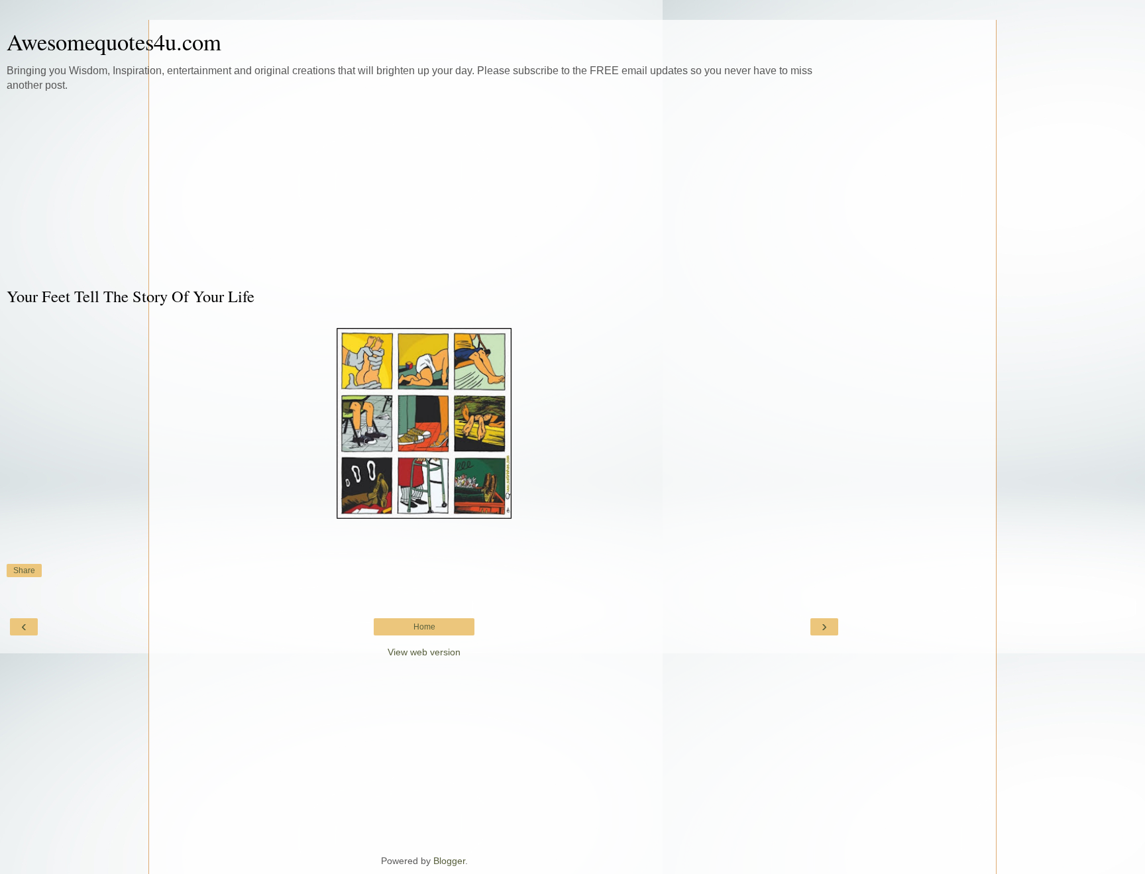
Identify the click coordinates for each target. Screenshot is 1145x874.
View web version (424, 652)
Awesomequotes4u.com (114, 42)
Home (424, 626)
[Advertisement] (424, 189)
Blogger (449, 860)
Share (24, 570)
